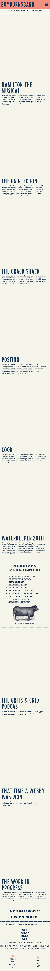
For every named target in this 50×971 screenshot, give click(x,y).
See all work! (25, 910)
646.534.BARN (38, 942)
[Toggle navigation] (46, 4)
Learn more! (25, 916)
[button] (25, 924)
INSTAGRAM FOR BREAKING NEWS (12, 963)
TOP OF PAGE (38, 963)
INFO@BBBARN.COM (13, 942)
